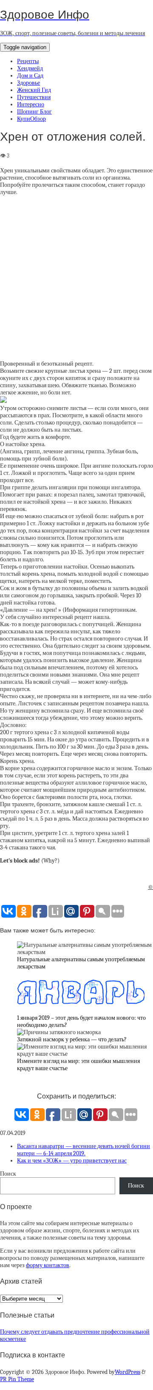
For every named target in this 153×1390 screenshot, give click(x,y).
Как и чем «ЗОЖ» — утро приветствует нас (72, 1160)
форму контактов (47, 1265)
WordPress (127, 1372)
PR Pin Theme (17, 1379)
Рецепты (28, 61)
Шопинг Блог (34, 111)
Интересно (30, 104)
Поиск (8, 1173)
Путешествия (34, 97)
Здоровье (28, 82)
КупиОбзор (31, 118)
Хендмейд (30, 68)
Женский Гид (34, 90)
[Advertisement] (76, 278)
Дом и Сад (30, 75)
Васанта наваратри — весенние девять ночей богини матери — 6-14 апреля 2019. (83, 1150)
